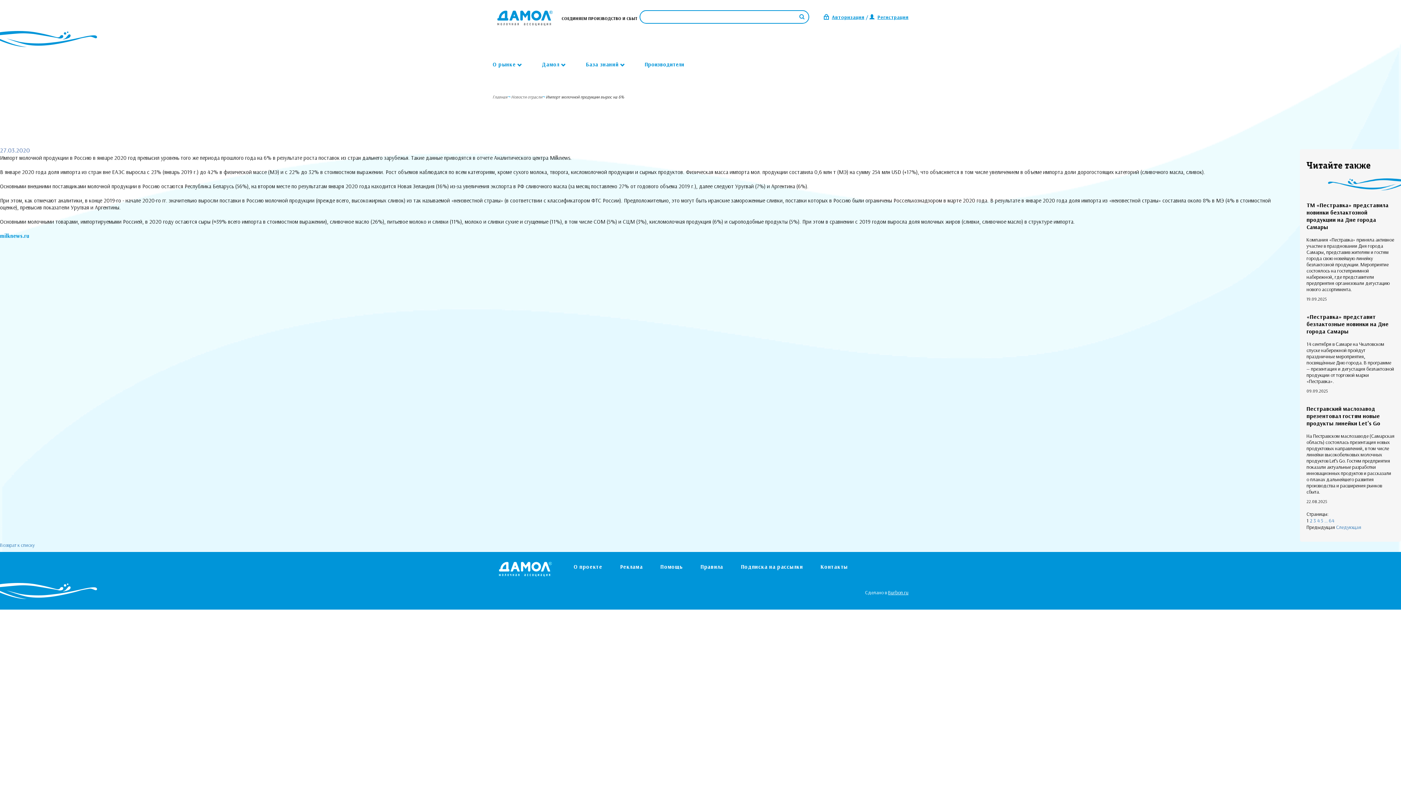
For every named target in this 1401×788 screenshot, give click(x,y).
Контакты (834, 566)
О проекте (588, 566)
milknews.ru (14, 235)
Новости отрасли (526, 97)
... (1326, 520)
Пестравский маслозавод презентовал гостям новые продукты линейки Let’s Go (1343, 416)
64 (1331, 520)
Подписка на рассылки (772, 566)
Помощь (671, 566)
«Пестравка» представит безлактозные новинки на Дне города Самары (1348, 324)
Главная (500, 97)
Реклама (631, 566)
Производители (664, 64)
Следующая (1348, 527)
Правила (711, 566)
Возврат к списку (17, 545)
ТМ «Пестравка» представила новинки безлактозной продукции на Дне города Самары (1348, 216)
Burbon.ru (898, 592)
